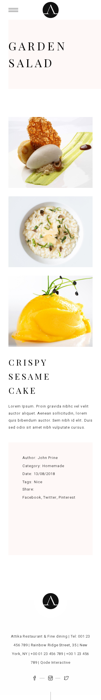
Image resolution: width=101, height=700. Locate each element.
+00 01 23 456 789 (47, 653)
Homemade (53, 466)
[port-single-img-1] (50, 311)
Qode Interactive (55, 662)
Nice (38, 482)
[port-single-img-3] (50, 152)
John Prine (48, 457)
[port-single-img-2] (50, 231)
